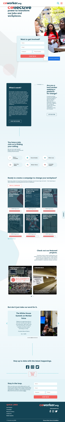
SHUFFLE (12, 239)
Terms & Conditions (54, 420)
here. (25, 390)
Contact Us (9, 413)
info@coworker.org (54, 408)
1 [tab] (31, 296)
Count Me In (32, 56)
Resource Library (10, 411)
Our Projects (9, 407)
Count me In (45, 397)
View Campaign (13, 210)
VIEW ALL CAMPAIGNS (14, 185)
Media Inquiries (10, 415)
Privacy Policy (46, 420)
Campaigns (9, 409)
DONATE (63, 215)
